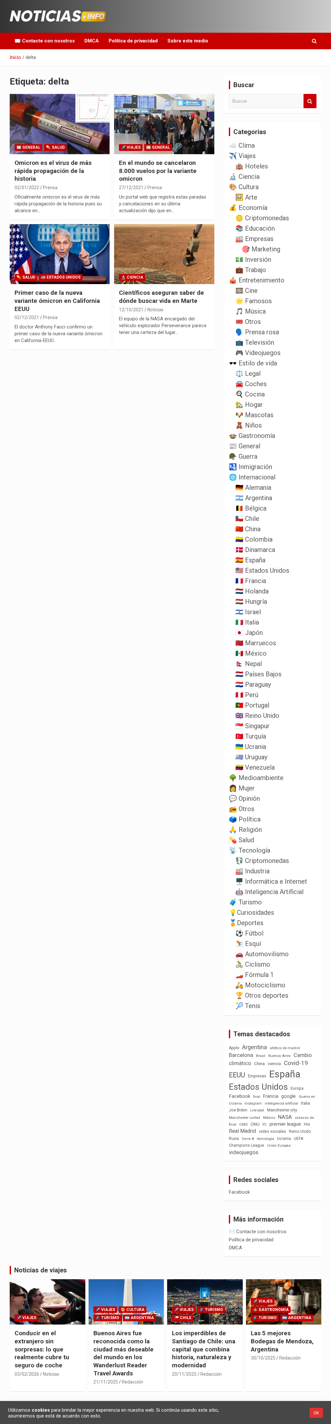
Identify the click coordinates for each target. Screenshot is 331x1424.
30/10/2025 (263, 1358)
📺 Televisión (254, 342)
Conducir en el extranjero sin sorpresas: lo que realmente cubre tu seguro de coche (42, 1349)
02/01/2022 (27, 187)
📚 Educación (255, 228)
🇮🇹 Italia (247, 622)
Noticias (155, 309)
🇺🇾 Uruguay (251, 757)
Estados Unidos (258, 1087)
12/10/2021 (131, 309)
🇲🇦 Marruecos (255, 643)
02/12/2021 (27, 317)
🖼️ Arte (246, 197)
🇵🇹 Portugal (252, 705)
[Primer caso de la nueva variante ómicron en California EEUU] (59, 254)
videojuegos (243, 1152)
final (256, 1096)
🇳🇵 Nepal (248, 664)
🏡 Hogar (249, 404)
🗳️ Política (245, 819)
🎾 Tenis (247, 1006)
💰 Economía (248, 208)
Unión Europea (279, 1145)
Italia (305, 1103)
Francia (270, 1096)
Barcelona (241, 1055)
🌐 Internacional (252, 477)
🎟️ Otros (248, 322)
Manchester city (282, 1110)
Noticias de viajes (40, 1270)
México (269, 1117)
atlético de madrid (285, 1048)
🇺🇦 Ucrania (250, 747)
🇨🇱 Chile (247, 519)
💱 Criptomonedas (262, 861)
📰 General (28, 147)
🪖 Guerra (243, 456)
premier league (285, 1124)
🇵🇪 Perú (246, 695)
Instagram (253, 1103)
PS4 (307, 1124)
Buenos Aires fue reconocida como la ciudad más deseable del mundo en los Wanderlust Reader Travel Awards (123, 1353)
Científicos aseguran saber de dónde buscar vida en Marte (161, 296)
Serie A (248, 1139)
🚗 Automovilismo (262, 954)
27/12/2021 (131, 187)
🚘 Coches (251, 384)
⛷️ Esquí (248, 943)
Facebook (239, 1096)
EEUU (237, 1075)
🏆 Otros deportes (261, 995)
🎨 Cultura (244, 187)
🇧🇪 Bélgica (250, 508)
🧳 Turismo (245, 902)
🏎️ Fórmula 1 (254, 975)
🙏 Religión (245, 829)
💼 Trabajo (250, 270)
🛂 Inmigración (250, 467)
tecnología (265, 1138)
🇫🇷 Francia (250, 581)
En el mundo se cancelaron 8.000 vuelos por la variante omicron (158, 170)
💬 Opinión (244, 798)
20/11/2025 (184, 1374)
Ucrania (284, 1138)
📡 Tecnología (249, 850)
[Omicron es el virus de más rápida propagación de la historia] (59, 124)
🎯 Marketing (261, 249)
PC (264, 1124)
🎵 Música (250, 311)
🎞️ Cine (246, 290)
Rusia (234, 1138)
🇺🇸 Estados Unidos (60, 277)
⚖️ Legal (248, 373)
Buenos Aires (279, 1056)
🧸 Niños (248, 425)
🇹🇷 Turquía (250, 736)
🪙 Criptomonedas (262, 218)
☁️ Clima (242, 145)
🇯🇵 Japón (249, 633)
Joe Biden (238, 1110)
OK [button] (316, 1412)
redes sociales (272, 1131)
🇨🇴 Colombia (253, 539)
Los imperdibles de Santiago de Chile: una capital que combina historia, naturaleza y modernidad (203, 1349)
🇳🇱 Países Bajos (258, 674)
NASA (285, 1117)
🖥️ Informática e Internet (271, 881)
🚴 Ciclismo (252, 964)
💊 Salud (55, 147)
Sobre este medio (187, 41)
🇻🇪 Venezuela (255, 767)
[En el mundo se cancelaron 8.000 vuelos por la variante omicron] (164, 124)
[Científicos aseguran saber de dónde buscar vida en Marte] (164, 254)
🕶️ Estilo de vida (253, 363)
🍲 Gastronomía (252, 436)
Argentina (254, 1047)
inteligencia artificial (281, 1103)
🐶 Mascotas (254, 415)
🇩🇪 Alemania (253, 487)
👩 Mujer (242, 788)
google (288, 1096)
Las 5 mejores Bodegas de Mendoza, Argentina (282, 1341)
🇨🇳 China (248, 529)
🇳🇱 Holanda (252, 591)
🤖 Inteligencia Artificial (269, 892)
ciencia (274, 1063)
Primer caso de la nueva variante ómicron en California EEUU (57, 300)
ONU (255, 1124)
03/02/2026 (27, 1374)
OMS (243, 1124)
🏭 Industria (252, 871)
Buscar (310, 101)
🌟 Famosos (253, 301)
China (259, 1063)
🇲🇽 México (251, 653)
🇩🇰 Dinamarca (255, 550)
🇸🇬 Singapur (252, 726)
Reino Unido (300, 1131)
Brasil (260, 1056)
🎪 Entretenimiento (256, 280)
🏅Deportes (246, 923)
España (284, 1074)
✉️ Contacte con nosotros (45, 41)
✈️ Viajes (131, 147)
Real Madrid (242, 1131)
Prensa (50, 187)
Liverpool (257, 1110)
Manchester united (244, 1118)
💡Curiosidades (251, 912)
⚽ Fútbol (249, 933)
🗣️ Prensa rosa (257, 332)
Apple (234, 1048)
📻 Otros (241, 809)
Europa (297, 1088)
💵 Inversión (253, 259)
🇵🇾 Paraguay (253, 684)
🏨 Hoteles (251, 166)
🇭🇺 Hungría (251, 601)
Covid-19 (296, 1063)
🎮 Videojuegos (258, 353)
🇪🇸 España (250, 560)
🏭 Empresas (254, 239)
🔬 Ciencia (132, 277)
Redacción (132, 1381)
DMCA (91, 41)
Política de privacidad (133, 41)
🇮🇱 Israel (248, 612)
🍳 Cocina (250, 394)
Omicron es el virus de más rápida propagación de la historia (53, 170)
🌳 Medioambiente (256, 778)
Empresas (257, 1076)
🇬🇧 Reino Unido (257, 715)
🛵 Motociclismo (260, 985)
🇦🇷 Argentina (253, 498)
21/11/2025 (105, 1381)
